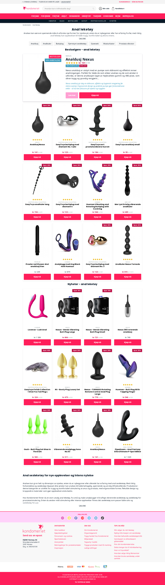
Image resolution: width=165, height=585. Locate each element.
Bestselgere (73, 21)
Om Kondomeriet (91, 530)
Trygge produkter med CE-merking (97, 545)
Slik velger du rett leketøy (124, 530)
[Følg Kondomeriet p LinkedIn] (96, 519)
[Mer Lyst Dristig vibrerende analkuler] (127, 164)
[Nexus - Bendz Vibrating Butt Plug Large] (67, 290)
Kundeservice (124, 2)
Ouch (37, 447)
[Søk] (93, 8)
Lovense (37, 327)
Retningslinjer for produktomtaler (67, 545)
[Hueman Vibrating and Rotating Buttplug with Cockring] (97, 164)
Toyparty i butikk (90, 542)
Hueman (97, 202)
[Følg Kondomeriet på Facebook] (76, 519)
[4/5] (67, 445)
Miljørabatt (88, 539)
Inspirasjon (58, 548)
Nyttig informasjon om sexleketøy (127, 533)
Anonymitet (66, 2)
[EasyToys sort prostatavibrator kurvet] (97, 104)
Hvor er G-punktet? (121, 550)
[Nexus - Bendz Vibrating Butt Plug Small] (97, 290)
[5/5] (37, 140)
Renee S (67, 387)
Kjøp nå (95, 95)
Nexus (37, 142)
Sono (67, 447)
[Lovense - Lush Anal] (37, 290)
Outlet (84, 21)
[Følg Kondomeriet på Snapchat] (69, 519)
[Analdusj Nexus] (42, 55)
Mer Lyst (128, 202)
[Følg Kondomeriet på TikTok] (102, 519)
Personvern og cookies (63, 536)
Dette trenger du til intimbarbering (127, 547)
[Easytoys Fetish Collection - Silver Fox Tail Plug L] (37, 349)
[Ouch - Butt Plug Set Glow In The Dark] (37, 409)
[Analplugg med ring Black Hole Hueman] (67, 224)
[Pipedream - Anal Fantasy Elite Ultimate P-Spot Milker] (127, 409)
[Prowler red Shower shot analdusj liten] (37, 224)
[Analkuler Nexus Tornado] (127, 224)
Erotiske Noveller (98, 21)
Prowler (37, 262)
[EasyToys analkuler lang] (37, 164)
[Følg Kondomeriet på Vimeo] (89, 519)
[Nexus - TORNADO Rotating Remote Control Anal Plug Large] (97, 349)
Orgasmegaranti (90, 533)
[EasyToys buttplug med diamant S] (67, 164)
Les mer (72, 95)
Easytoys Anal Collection (67, 142)
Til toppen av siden (82, 582)
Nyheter (113, 21)
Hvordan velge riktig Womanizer (126, 553)
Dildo (62, 21)
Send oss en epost (32, 535)
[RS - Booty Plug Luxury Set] (67, 349)
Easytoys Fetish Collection (37, 387)
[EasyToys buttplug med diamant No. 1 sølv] (67, 104)
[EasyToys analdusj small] (127, 104)
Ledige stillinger (90, 548)
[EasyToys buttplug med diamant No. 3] (97, 224)
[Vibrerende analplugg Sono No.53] (67, 409)
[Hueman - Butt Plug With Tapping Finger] (127, 349)
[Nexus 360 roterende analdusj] (127, 290)
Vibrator (52, 21)
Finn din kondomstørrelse (124, 544)
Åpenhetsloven (60, 539)
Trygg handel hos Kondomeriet (96, 536)
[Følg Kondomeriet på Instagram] (62, 519)
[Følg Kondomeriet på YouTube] (82, 519)
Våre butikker (137, 2)
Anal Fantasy (127, 447)
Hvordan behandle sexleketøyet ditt (128, 536)
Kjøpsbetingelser (61, 533)
